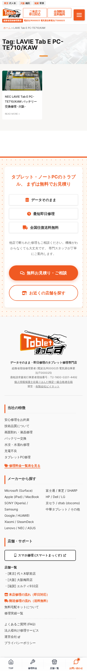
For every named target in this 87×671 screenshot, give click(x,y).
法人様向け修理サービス (21, 630)
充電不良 (10, 451)
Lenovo (9, 528)
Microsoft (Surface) (18, 490)
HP (48, 497)
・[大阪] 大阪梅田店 (18, 580)
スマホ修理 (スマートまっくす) (40, 555)
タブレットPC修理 (17, 457)
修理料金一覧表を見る (24, 465)
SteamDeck (25, 522)
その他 (75, 509)
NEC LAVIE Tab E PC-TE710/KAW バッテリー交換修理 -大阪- (21, 101)
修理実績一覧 (13, 613)
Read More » (12, 113)
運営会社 (11, 636)
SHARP (72, 490)
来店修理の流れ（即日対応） (29, 594)
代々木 (10, 3)
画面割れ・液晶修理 (18, 432)
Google (9, 515)
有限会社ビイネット (47, 386)
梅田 (25, 3)
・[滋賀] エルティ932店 (21, 586)
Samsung (11, 509)
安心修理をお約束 (16, 419)
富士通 (50, 490)
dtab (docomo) (69, 503)
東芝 (61, 490)
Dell (55, 497)
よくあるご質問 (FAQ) (19, 624)
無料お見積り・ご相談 (47, 272)
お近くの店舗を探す (47, 293)
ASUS (31, 528)
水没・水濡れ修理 (16, 444)
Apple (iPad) (13, 497)
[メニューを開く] (79, 15)
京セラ (50, 503)
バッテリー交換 (15, 438)
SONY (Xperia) (15, 503)
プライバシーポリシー (20, 643)
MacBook (32, 497)
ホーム (7, 27)
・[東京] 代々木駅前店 (20, 573)
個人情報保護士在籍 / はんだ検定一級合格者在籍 (43, 382)
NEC (21, 528)
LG (63, 497)
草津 (39, 3)
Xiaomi (9, 522)
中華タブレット (57, 509)
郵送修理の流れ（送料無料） (29, 601)
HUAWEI (23, 515)
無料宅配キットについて (21, 607)
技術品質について (16, 426)
